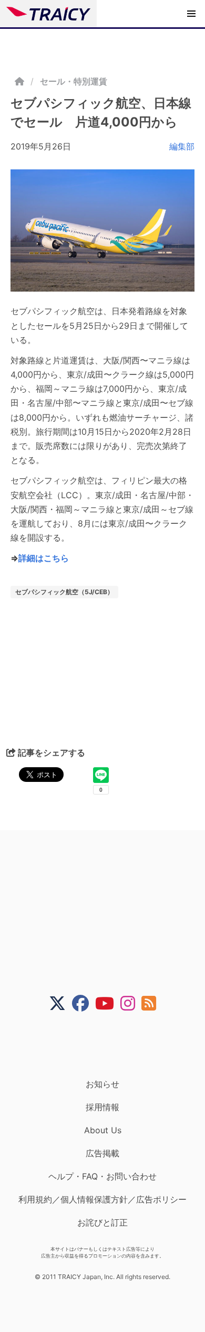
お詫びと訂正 (102, 1222)
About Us (102, 1130)
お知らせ (102, 1084)
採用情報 (102, 1107)
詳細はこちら (43, 558)
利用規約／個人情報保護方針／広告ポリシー (102, 1199)
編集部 (181, 146)
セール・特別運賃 (73, 81)
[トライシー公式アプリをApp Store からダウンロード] (109, 1045)
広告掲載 (102, 1153)
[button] (191, 13)
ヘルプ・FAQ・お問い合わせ (102, 1176)
